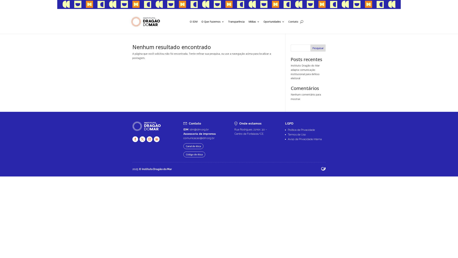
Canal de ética (193, 146)
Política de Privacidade (301, 130)
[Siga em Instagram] (149, 139)
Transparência (236, 21)
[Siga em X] (142, 139)
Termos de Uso (297, 134)
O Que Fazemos (211, 21)
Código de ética (194, 154)
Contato (293, 21)
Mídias (252, 21)
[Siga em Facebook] (135, 139)
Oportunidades (272, 21)
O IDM (194, 21)
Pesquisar (318, 48)
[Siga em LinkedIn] (157, 139)
